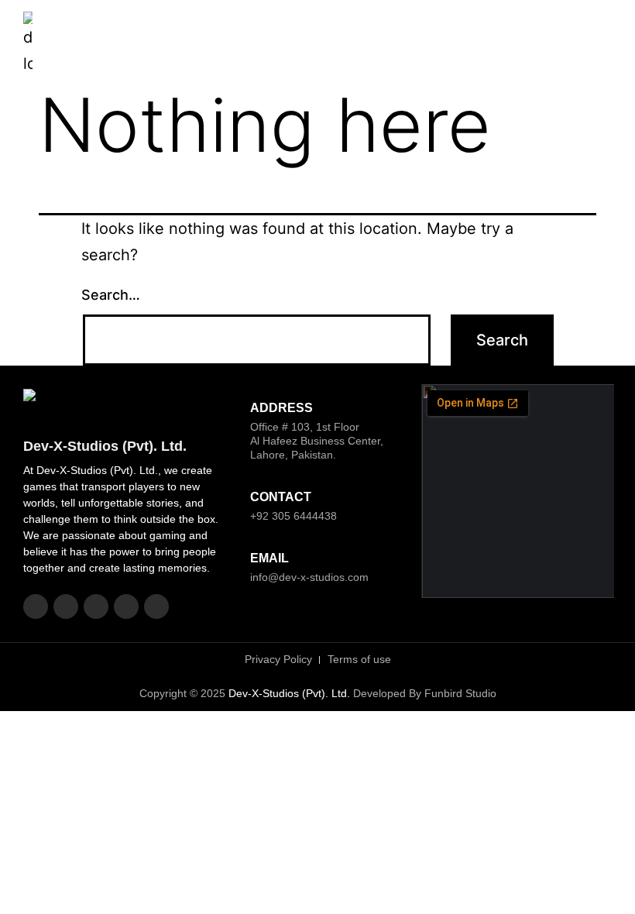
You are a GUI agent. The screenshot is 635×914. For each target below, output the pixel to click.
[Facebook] (35, 606)
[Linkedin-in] (126, 606)
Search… (110, 295)
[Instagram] (65, 606)
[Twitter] (96, 606)
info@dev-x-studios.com (309, 577)
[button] (598, 43)
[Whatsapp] (156, 606)
